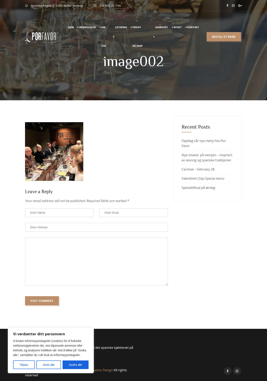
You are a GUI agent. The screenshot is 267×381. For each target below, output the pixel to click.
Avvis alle (49, 365)
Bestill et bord (224, 37)
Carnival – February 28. (198, 169)
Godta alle (75, 365)
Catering (121, 27)
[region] (51, 350)
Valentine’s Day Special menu (203, 178)
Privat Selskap (138, 37)
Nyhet (178, 27)
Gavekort (161, 27)
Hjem (71, 27)
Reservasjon (87, 27)
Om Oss (103, 37)
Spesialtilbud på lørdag (198, 188)
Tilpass (24, 365)
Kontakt (193, 27)
